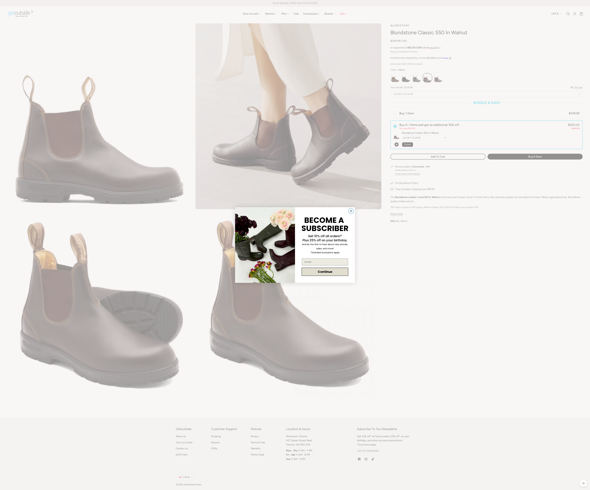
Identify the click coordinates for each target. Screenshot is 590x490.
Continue (325, 272)
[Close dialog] (351, 211)
